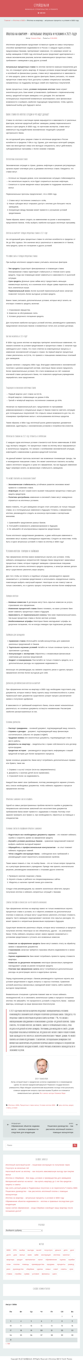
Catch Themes (67, 1359)
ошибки (71, 1260)
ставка (8, 1108)
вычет (38, 1250)
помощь (25, 1265)
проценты (61, 1265)
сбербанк (30, 1269)
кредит (71, 1105)
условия (14, 1108)
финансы (46, 1274)
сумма (26, 1274)
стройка (18, 1274)
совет (55, 1269)
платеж (16, 1265)
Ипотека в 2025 (19, 20)
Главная (7, 20)
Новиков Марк (36, 38)
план (8, 1265)
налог (40, 1260)
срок (71, 1269)
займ (36, 1255)
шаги (54, 1274)
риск (8, 1269)
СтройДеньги (41, 5)
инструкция (46, 1255)
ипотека (65, 1105)
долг (72, 1250)
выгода (31, 1250)
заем (30, 1255)
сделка (40, 1269)
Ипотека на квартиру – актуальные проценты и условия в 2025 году (35, 1198)
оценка (63, 1260)
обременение (51, 1260)
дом (60, 1105)
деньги (58, 1250)
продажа (50, 1265)
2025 (8, 1250)
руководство (18, 1269)
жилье (22, 1255)
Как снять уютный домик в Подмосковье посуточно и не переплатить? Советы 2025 (41, 1188)
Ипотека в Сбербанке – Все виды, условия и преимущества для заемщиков (38, 1178)
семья (48, 1269)
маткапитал (30, 1260)
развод (71, 1265)
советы (64, 1269)
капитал (66, 1255)
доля (8, 1255)
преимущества (38, 1265)
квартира (10, 1260)
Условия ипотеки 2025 (47, 1105)
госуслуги (48, 1250)
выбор (22, 1250)
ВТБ (15, 1250)
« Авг (8, 1344)
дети (66, 1250)
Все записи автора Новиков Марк (52, 1093)
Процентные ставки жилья (29, 1105)
